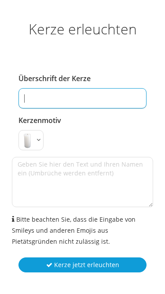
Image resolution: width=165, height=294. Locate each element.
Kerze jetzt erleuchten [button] (85, 265)
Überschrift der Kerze (54, 78)
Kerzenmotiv (39, 120)
